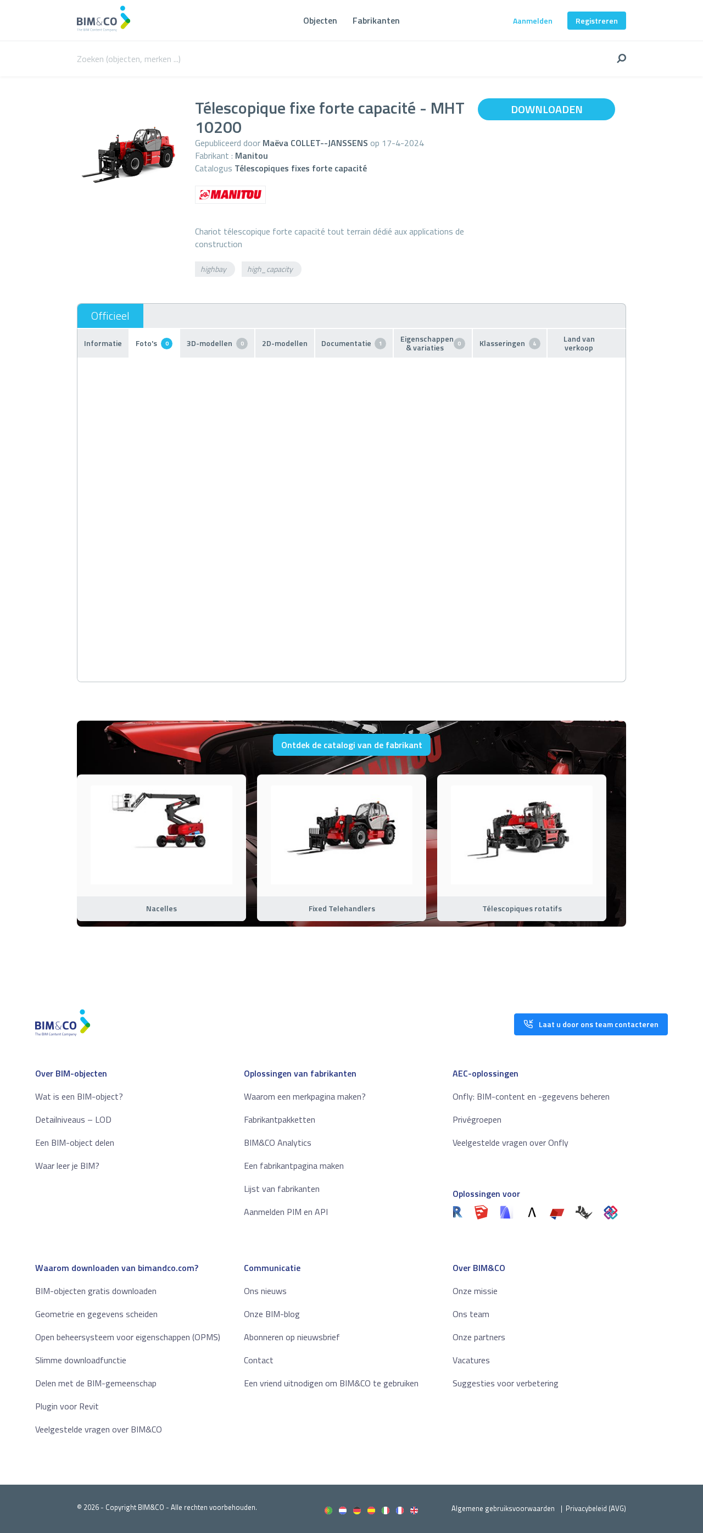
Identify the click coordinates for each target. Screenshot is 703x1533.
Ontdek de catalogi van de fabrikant (351, 744)
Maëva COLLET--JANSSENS (315, 142)
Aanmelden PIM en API (286, 1211)
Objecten (320, 20)
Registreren (597, 20)
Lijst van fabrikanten (282, 1188)
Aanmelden (533, 20)
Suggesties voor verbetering (506, 1383)
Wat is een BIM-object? (79, 1096)
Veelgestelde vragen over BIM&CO (98, 1429)
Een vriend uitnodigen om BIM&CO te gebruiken (331, 1383)
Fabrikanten (376, 20)
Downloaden (547, 109)
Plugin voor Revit (67, 1406)
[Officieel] (110, 316)
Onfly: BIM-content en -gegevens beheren (531, 1096)
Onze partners (479, 1337)
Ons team (471, 1313)
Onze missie (475, 1290)
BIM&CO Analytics (277, 1142)
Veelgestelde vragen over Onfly (510, 1142)
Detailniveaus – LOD (73, 1119)
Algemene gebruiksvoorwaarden (503, 1508)
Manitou (251, 155)
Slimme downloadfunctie (80, 1360)
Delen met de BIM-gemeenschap (96, 1383)
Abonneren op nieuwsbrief (292, 1337)
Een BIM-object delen (74, 1142)
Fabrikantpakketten (279, 1119)
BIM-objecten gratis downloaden (96, 1290)
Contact (259, 1360)
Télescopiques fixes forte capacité (301, 168)
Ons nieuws (265, 1290)
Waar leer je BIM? (67, 1165)
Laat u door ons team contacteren (599, 1024)
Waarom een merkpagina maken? (305, 1096)
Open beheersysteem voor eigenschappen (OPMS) (127, 1337)
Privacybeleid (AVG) (596, 1508)
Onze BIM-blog (272, 1313)
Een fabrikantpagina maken (294, 1165)
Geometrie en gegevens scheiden (96, 1313)
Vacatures (471, 1360)
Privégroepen (477, 1119)
